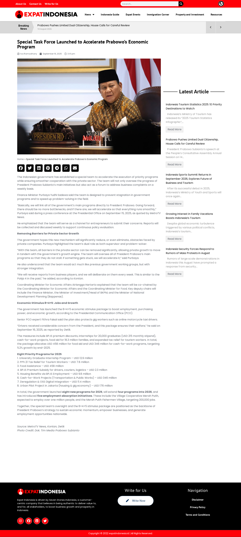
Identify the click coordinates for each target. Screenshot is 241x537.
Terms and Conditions (198, 514)
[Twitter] (45, 521)
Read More (174, 129)
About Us (21, 3)
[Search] (181, 3)
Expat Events (133, 14)
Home (20, 159)
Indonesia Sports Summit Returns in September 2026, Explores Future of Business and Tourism (189, 179)
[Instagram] (20, 521)
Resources (216, 14)
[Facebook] (28, 521)
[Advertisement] (194, 61)
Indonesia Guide (110, 14)
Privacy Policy (197, 507)
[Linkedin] (37, 521)
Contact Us (35, 3)
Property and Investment (190, 14)
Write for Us (51, 3)
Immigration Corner (158, 14)
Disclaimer (198, 499)
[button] (21, 168)
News (88, 14)
